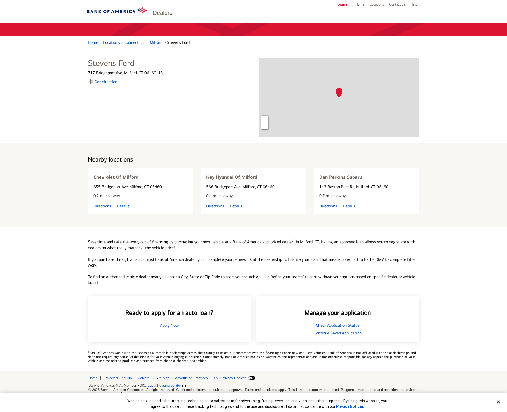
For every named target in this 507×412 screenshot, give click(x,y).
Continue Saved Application (338, 332)
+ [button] (265, 119)
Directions (102, 206)
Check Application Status (337, 325)
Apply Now (169, 325)
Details (123, 206)
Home (360, 4)
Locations (377, 4)
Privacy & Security (117, 378)
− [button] (265, 126)
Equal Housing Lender (164, 385)
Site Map (162, 378)
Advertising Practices (191, 378)
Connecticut (135, 42)
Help (414, 4)
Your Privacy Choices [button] (230, 378)
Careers (144, 378)
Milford (156, 42)
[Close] (498, 402)
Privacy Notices (350, 406)
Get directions (107, 81)
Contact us (397, 4)
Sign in (343, 4)
